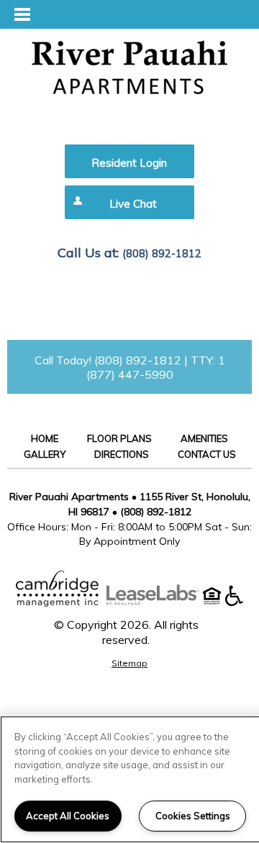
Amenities (204, 438)
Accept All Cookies (67, 815)
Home (44, 438)
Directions (121, 454)
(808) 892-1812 (161, 253)
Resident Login (129, 163)
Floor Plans (119, 438)
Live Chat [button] (133, 204)
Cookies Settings (192, 815)
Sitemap (129, 663)
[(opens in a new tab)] (159, 602)
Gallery (44, 454)
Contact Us (207, 454)
